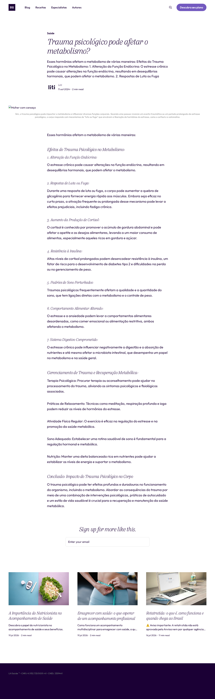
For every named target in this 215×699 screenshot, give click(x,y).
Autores (76, 7)
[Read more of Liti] (51, 87)
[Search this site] (170, 7)
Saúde (50, 33)
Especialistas (59, 7)
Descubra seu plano (191, 7)
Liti (60, 85)
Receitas (40, 7)
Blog (27, 7)
